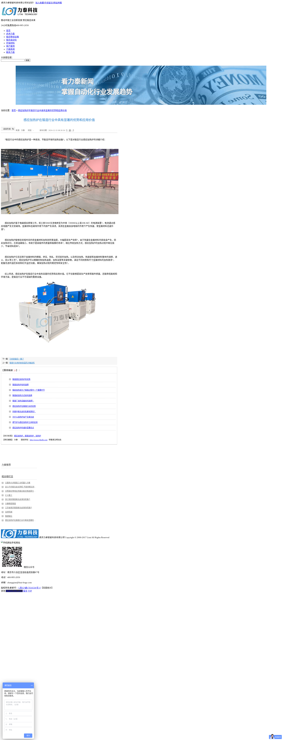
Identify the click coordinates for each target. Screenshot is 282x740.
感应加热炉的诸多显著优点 (23, 428)
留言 (25, 591)
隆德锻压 (8, 516)
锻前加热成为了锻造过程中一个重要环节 (28, 390)
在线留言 (48, 3)
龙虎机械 (8, 512)
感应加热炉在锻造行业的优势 (24, 406)
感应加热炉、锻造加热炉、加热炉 (27, 436)
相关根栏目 (7, 476)
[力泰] (20, 14)
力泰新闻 (10, 49)
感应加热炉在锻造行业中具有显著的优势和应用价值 (42, 110)
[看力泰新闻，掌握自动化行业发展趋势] (141, 85)
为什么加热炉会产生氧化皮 (23, 417)
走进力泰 (10, 34)
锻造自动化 (11, 40)
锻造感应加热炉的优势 (21, 379)
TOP (30, 591)
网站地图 (57, 3)
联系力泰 (10, 52)
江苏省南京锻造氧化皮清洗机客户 (18, 508)
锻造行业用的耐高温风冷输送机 (22, 363)
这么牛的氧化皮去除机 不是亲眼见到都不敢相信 (20, 487)
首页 (8, 30)
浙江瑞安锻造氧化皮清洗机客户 (17, 499)
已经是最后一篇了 (16, 359)
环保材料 (10, 43)
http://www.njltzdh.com (38, 440)
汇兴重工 (8, 495)
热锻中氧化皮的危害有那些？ (24, 412)
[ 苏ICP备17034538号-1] (29, 588)
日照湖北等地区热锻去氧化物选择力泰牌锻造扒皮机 (20, 491)
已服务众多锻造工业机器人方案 (17, 483)
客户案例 (10, 46)
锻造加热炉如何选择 (20, 385)
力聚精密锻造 (10, 504)
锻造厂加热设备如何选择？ (23, 401)
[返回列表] (8, 130)
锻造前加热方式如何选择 (22, 395)
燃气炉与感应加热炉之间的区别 (25, 422)
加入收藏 (39, 3)
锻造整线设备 (12, 37)
